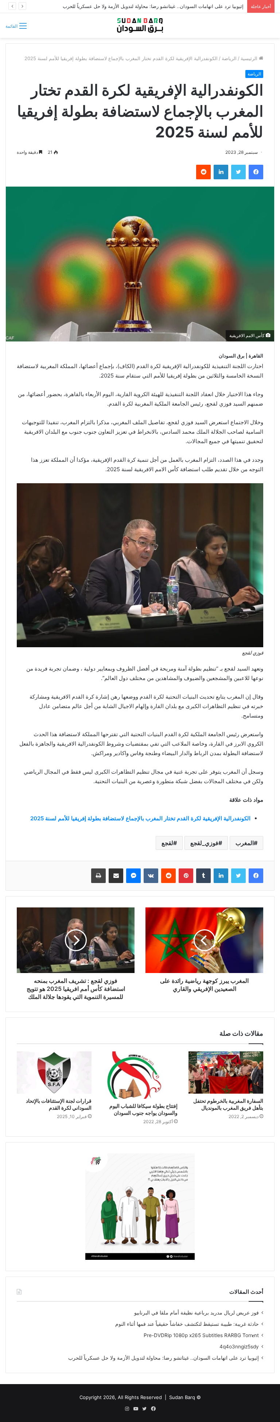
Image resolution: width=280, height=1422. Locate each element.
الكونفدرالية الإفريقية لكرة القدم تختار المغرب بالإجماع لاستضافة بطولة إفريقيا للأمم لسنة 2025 (140, 818)
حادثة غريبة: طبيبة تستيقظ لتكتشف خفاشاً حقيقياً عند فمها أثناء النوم (187, 1324)
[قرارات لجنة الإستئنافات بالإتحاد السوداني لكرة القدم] (54, 1072)
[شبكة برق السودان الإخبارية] (140, 25)
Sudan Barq (182, 1397)
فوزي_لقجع (204, 843)
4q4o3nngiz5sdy (239, 1346)
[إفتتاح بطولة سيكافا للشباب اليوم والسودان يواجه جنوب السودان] (139, 1075)
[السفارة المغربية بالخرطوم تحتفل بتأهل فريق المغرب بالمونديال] (225, 1072)
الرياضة (229, 58)
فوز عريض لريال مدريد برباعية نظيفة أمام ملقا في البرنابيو (196, 1313)
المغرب (245, 843)
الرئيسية (250, 58)
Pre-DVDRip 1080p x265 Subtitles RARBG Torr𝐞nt (201, 1335)
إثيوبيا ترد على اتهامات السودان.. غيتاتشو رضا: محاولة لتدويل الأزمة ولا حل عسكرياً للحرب (163, 1358)
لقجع (167, 843)
